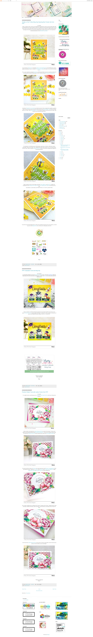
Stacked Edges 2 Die (46, 109)
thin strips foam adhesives (39, 432)
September (62, 138)
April (61, 151)
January (61, 155)
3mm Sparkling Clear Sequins (44, 185)
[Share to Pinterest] (41, 264)
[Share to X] (39, 264)
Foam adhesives (43, 184)
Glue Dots (49, 184)
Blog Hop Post (34, 225)
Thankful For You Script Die (30, 108)
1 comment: (32, 584)
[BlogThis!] (38, 264)
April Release (50, 274)
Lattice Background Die (38, 431)
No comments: (33, 385)
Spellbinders (61, 127)
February (62, 154)
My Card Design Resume (28, 17)
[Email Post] (35, 264)
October (61, 137)
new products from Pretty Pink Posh (42, 395)
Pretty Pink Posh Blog (38, 274)
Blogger (48, 634)
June (61, 142)
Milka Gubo (30, 67)
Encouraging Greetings (50, 433)
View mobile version (39, 590)
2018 (60, 157)
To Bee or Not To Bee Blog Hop (41, 67)
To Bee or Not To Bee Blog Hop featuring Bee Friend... (65, 145)
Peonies (34, 468)
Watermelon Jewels (31, 470)
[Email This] (37, 264)
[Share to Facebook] (40, 264)
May (61, 143)
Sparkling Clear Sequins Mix (33, 185)
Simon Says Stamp (62, 121)
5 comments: (33, 264)
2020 (60, 133)
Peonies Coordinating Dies (50, 468)
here (45, 275)
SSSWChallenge (62, 123)
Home (23, 17)
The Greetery (61, 128)
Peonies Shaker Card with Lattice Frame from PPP (35, 392)
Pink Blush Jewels (39, 470)
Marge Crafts (26, 4)
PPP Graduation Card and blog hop (31, 270)
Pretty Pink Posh (27, 265)
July (61, 141)
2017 (60, 158)
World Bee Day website (43, 30)
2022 (60, 132)
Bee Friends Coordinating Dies (50, 73)
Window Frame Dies (31, 433)
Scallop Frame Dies (37, 148)
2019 (60, 134)
